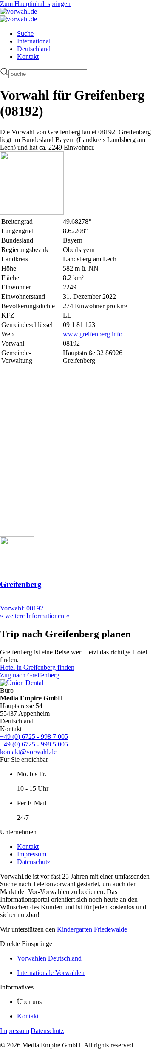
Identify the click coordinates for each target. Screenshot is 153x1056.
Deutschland (34, 48)
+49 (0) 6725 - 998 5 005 (34, 744)
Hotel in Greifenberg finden (37, 667)
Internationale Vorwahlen (51, 972)
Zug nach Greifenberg (30, 675)
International (34, 41)
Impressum (31, 854)
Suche (25, 33)
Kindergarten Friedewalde (92, 929)
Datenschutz (33, 861)
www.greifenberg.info (92, 334)
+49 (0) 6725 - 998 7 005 (34, 736)
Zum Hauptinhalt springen (35, 3)
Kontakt (28, 56)
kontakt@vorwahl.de (28, 751)
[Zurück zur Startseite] (18, 11)
